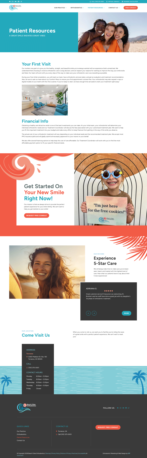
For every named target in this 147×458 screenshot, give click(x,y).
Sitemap (48, 453)
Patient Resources (95, 8)
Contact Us (113, 8)
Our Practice (59, 8)
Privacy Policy (56, 453)
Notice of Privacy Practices (69, 453)
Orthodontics (76, 8)
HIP (129, 453)
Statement (20, 455)
